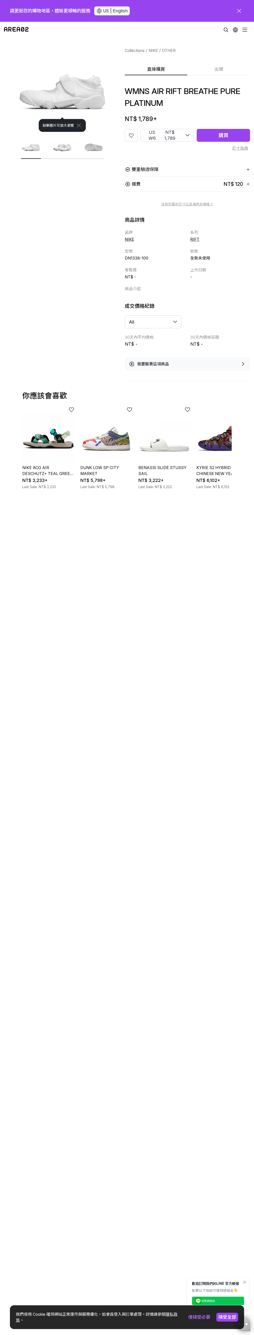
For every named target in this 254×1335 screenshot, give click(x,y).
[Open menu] (245, 29)
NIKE (153, 50)
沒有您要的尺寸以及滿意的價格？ (187, 204)
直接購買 (156, 69)
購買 (223, 135)
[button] (235, 29)
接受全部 (227, 1317)
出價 (218, 69)
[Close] (79, 125)
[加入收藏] (131, 135)
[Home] (16, 29)
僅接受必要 (199, 1317)
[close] (239, 11)
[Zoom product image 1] (62, 85)
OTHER (169, 50)
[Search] (226, 29)
